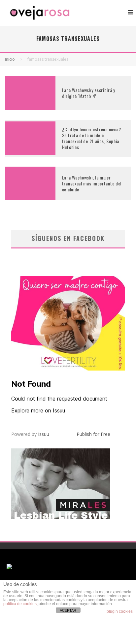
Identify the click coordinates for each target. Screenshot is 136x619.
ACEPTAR (68, 610)
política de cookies (20, 604)
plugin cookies (120, 611)
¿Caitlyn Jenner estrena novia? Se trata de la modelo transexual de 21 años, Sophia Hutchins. (91, 138)
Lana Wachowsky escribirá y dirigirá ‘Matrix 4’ (88, 92)
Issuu (43, 434)
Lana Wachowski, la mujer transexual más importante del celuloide (91, 183)
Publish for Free (93, 434)
